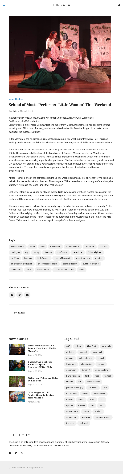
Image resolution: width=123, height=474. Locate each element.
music (81, 399)
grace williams (93, 382)
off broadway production (21, 264)
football (108, 376)
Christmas (89, 247)
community (71, 370)
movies (69, 399)
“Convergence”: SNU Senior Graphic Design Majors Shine (41, 395)
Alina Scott (92, 346)
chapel (101, 358)
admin (14, 111)
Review (81, 405)
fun (79, 382)
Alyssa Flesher (17, 247)
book (43, 247)
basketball (97, 352)
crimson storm (101, 370)
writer (81, 269)
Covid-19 (86, 370)
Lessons (28, 258)
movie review (99, 394)
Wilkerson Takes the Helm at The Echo (43, 379)
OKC (102, 399)
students (86, 417)
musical (98, 258)
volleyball (84, 423)
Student (98, 411)
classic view (86, 364)
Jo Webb (15, 258)
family (36, 252)
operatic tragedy (70, 264)
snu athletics (72, 411)
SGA (92, 405)
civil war (103, 247)
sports (86, 411)
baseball (83, 352)
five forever (62, 252)
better (32, 247)
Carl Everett (55, 247)
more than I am (83, 258)
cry (26, 252)
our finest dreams (91, 264)
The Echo (61, 4)
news (92, 399)
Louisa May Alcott (63, 258)
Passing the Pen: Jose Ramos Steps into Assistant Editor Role (40, 364)
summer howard (103, 417)
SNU (101, 405)
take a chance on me (64, 269)
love (105, 388)
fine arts (48, 252)
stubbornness (43, 269)
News (11, 99)
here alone (77, 252)
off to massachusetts (47, 264)
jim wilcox (93, 388)
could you (15, 252)
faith (87, 376)
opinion (69, 405)
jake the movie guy (74, 388)
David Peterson (73, 376)
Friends (69, 382)
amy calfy (106, 346)
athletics (70, 352)
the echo (70, 423)
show (29, 269)
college (101, 364)
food (97, 376)
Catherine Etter (72, 247)
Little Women (43, 258)
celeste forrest (85, 358)
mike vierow (71, 394)
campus (70, 358)
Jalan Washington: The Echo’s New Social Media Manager (42, 348)
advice (78, 346)
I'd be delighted (94, 252)
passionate (16, 269)
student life (71, 417)
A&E (68, 346)
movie (85, 394)
